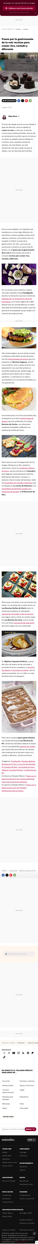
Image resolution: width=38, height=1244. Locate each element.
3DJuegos (23, 1152)
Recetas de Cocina (9, 764)
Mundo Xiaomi (7, 1166)
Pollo (22, 1104)
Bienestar (6, 1104)
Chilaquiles (21, 1043)
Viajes (22, 1090)
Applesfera (6, 1159)
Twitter (22, 100)
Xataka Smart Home (9, 1162)
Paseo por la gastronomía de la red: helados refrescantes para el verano (19, 788)
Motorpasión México (27, 1230)
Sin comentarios (10, 100)
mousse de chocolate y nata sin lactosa (17, 614)
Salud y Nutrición (27, 1085)
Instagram (18, 1052)
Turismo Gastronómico (8, 1091)
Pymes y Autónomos (27, 1198)
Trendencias (6, 1195)
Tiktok (4, 1056)
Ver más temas (8, 1116)
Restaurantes (7, 1085)
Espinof (22, 1170)
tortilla (18, 29)
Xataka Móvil (6, 1155)
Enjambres (24, 1097)
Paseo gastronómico (28, 871)
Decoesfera (6, 1198)
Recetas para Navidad (7, 1098)
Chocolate (24, 1108)
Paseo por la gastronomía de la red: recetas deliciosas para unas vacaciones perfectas (19, 779)
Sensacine (23, 1166)
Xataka (4, 1152)
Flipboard (26, 100)
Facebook (18, 100)
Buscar (28, 1129)
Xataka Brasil (7, 1216)
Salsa (4, 1108)
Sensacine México (26, 1220)
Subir (30, 1140)
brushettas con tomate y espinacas (18, 483)
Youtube (13, 1052)
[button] (14, 116)
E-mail (30, 100)
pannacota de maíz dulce (24, 623)
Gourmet (6, 1081)
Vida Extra (23, 1155)
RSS (23, 1052)
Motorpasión (24, 1181)
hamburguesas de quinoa (18, 359)
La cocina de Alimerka (26, 764)
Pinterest (28, 1052)
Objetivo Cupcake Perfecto (12, 770)
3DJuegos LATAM (26, 1213)
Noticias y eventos (27, 1081)
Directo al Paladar (8, 1181)
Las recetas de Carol (26, 767)
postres (25, 29)
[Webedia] (8, 1141)
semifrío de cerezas (27, 746)
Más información (22, 1242)
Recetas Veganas (28, 761)
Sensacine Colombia (27, 1223)
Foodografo (16, 761)
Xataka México (7, 1213)
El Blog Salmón (25, 1195)
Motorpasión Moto (26, 1184)
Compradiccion (7, 1202)
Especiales (13, 871)
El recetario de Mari (9, 767)
